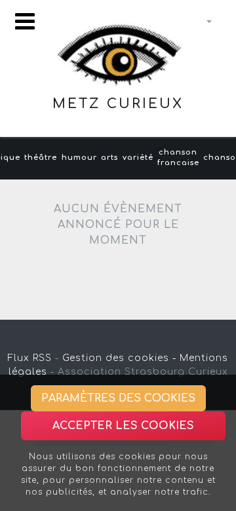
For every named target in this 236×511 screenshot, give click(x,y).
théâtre (40, 157)
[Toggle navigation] (25, 21)
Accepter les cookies (123, 426)
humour (79, 157)
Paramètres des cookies (118, 398)
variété (138, 157)
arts (109, 157)
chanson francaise (178, 158)
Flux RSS (30, 358)
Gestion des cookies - (119, 358)
